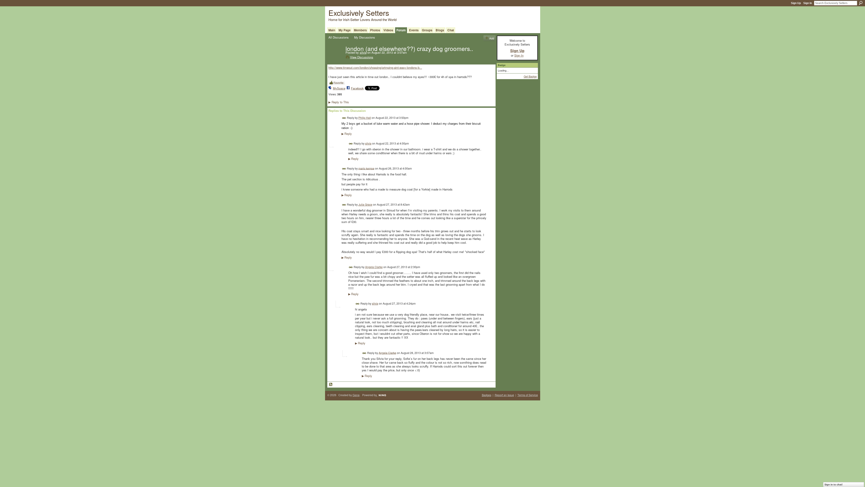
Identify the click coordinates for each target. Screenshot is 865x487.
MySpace (339, 88)
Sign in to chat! (833, 484)
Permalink (344, 118)
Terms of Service (527, 395)
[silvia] (335, 58)
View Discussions (361, 57)
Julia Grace (365, 204)
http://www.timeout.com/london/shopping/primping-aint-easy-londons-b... (375, 67)
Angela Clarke (374, 267)
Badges (486, 395)
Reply (346, 134)
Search (861, 3)
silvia (363, 52)
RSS (331, 385)
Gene (356, 395)
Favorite (339, 83)
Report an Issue (504, 395)
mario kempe (366, 168)
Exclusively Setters (358, 12)
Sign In (807, 3)
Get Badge (530, 76)
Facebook (357, 88)
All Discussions (338, 37)
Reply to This (338, 102)
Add (491, 38)
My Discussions (364, 37)
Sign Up (796, 3)
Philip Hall (364, 117)
